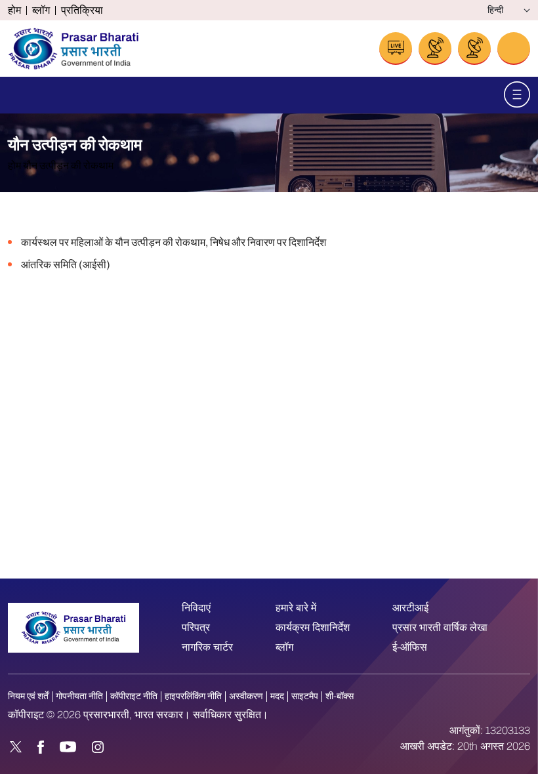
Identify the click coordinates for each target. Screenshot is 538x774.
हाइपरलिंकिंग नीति (193, 696)
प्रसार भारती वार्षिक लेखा (439, 627)
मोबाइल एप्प (513, 48)
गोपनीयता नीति (79, 696)
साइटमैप (304, 696)
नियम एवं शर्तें (28, 696)
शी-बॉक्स (339, 696)
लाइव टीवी (435, 48)
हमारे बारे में (296, 607)
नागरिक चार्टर (207, 647)
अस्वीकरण (246, 696)
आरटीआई (410, 607)
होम (14, 10)
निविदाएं (196, 607)
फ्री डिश (474, 48)
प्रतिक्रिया (82, 10)
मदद (277, 696)
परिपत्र (196, 627)
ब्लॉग (41, 10)
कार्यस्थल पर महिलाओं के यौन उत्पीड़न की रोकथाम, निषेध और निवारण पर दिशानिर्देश (173, 242)
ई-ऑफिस (409, 647)
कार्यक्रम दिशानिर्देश (313, 627)
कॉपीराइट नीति (133, 696)
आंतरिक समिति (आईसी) (65, 264)
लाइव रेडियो (395, 48)
